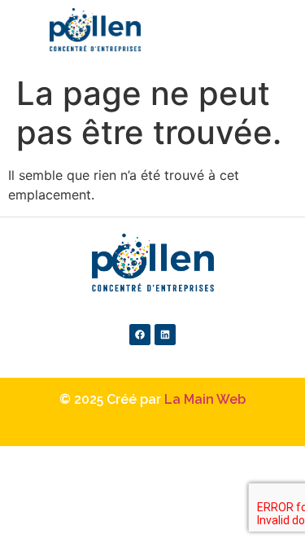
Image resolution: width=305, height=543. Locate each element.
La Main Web (205, 399)
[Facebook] (139, 334)
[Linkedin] (165, 334)
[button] (297, 38)
